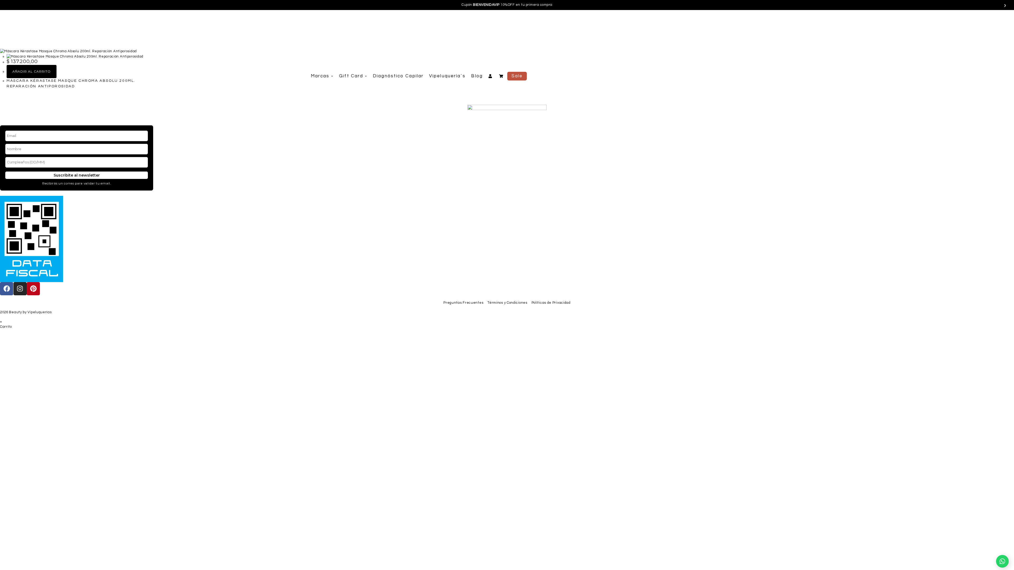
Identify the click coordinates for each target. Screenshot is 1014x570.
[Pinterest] (33, 288)
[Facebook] (6, 288)
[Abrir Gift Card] (365, 76)
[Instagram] (20, 288)
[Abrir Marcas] (332, 76)
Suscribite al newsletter (76, 175)
